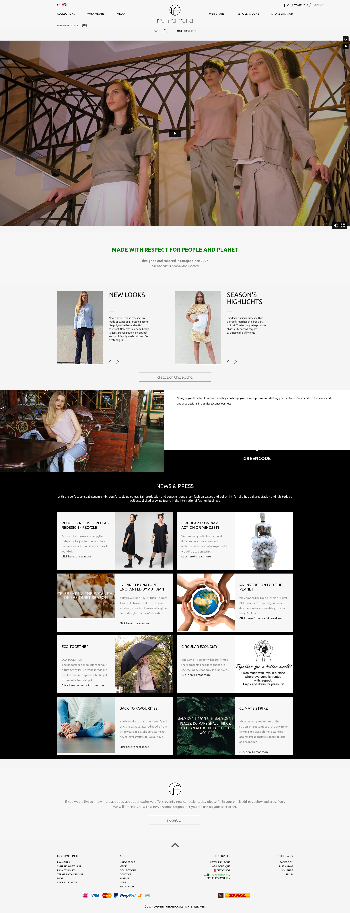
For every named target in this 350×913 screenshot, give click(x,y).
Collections (66, 13)
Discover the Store (175, 377)
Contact (125, 874)
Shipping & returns (69, 866)
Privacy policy (66, 870)
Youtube (287, 870)
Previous (110, 362)
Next (117, 362)
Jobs (123, 882)
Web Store (216, 13)
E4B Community (220, 878)
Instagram (286, 866)
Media (121, 13)
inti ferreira (175, 14)
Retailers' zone (248, 13)
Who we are (95, 13)
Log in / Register (186, 31)
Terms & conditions (70, 874)
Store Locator (282, 13)
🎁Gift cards (221, 870)
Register (175, 820)
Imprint (124, 878)
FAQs (60, 878)
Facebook (286, 862)
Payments (63, 862)
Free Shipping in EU (68, 25)
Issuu (289, 874)
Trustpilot (127, 886)
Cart (157, 31)
